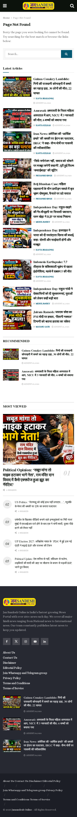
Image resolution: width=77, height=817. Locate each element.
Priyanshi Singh (44, 176)
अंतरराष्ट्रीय (10, 80)
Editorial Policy (12, 667)
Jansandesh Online (22, 809)
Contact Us (10, 657)
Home (6, 17)
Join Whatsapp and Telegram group (25, 672)
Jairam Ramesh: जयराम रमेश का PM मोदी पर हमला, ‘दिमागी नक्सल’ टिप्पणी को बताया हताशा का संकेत (52, 317)
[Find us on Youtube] (35, 641)
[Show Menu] (5, 6)
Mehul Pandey (43, 222)
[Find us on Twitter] (16, 641)
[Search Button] (72, 6)
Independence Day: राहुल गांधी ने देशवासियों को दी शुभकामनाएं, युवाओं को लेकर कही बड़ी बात (53, 293)
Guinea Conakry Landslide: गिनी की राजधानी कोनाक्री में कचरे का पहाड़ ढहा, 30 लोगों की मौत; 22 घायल (52, 86)
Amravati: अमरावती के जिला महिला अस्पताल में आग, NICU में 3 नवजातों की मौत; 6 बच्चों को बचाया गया (53, 115)
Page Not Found (22, 17)
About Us (9, 652)
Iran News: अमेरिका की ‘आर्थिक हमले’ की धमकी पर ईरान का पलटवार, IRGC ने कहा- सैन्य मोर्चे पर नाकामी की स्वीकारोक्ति (53, 140)
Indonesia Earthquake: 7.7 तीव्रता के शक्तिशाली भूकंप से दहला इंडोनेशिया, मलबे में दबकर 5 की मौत (52, 266)
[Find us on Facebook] (6, 641)
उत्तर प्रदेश (10, 162)
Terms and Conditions (16, 683)
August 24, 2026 (43, 103)
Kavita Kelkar (43, 125)
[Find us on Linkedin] (44, 641)
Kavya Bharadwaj (45, 98)
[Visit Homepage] (38, 6)
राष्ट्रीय (8, 111)
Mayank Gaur (43, 327)
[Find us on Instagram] (25, 641)
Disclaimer (9, 662)
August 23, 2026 (63, 176)
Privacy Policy (12, 678)
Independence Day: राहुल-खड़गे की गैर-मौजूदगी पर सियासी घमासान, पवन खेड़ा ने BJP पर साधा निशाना (52, 212)
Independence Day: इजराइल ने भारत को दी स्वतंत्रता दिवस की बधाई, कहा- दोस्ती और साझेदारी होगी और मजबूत (53, 237)
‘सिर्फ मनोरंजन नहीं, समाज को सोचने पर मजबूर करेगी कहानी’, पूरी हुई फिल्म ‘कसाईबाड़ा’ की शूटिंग (53, 165)
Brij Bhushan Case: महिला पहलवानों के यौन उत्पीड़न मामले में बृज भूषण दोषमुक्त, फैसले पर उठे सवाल (53, 189)
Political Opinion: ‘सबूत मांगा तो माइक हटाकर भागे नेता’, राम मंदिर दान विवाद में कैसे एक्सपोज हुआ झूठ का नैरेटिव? (28, 477)
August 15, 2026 (63, 199)
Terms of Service (13, 688)
